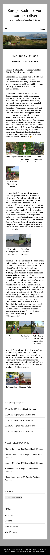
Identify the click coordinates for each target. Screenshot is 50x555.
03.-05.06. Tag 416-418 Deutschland (20, 426)
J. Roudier (9, 468)
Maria (35, 61)
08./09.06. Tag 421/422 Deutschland (20, 415)
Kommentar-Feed (12, 526)
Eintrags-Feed (11, 521)
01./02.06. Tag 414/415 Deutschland (20, 431)
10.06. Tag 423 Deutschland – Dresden (20, 409)
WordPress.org (11, 532)
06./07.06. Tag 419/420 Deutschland (20, 420)
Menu (42, 29)
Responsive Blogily (24, 551)
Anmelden (9, 515)
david (7, 463)
